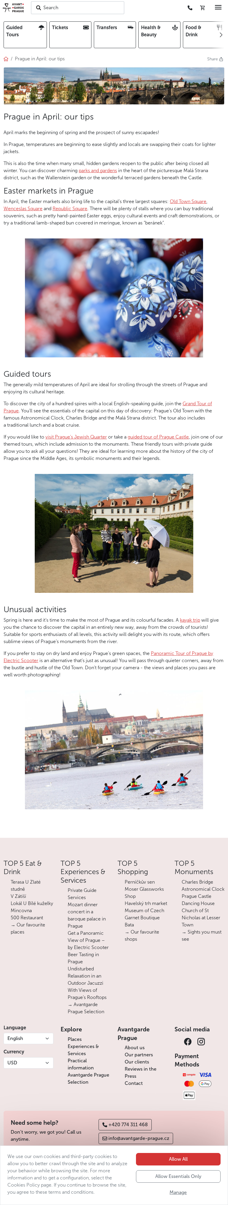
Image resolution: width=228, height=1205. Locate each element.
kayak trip (190, 620)
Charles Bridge (197, 882)
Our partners (139, 1055)
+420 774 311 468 (128, 1124)
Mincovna (21, 910)
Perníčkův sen (140, 882)
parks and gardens (98, 170)
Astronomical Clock (203, 889)
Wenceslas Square (23, 208)
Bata (129, 925)
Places (75, 1039)
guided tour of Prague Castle (158, 437)
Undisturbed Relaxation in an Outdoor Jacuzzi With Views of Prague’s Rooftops (87, 983)
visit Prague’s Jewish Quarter (76, 437)
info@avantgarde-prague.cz (138, 1138)
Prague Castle (196, 896)
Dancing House (198, 903)
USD (12, 1063)
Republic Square (70, 208)
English (15, 1038)
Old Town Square (188, 201)
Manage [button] (178, 1192)
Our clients (137, 1062)
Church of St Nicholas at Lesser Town (201, 918)
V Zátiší (18, 896)
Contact (134, 1083)
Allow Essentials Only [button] (178, 1176)
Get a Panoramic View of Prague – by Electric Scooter (88, 940)
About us (135, 1047)
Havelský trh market (146, 903)
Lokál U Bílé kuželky (32, 903)
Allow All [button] (178, 1159)
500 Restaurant (27, 917)
